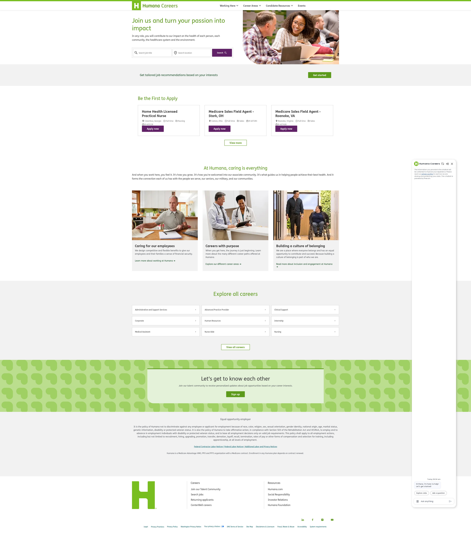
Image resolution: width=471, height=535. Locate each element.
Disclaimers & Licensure (265, 526)
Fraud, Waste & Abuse (285, 526)
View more (235, 143)
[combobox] (152, 53)
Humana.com (275, 489)
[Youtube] (332, 520)
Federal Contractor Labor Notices (208, 446)
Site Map (249, 526)
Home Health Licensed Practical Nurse (159, 113)
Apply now (153, 128)
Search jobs (197, 494)
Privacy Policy (172, 526)
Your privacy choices (212, 526)
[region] (434, 332)
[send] (450, 501)
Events (302, 5)
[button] (235, 347)
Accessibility (302, 526)
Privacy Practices (157, 527)
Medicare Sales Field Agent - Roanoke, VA (298, 113)
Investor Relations (278, 499)
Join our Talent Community (205, 489)
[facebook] (312, 520)
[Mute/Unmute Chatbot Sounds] (447, 163)
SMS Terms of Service (235, 526)
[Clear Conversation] (443, 163)
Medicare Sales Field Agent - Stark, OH (231, 113)
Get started (319, 75)
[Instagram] (322, 520)
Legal (146, 526)
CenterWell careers (201, 505)
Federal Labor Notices (233, 446)
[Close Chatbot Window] (452, 163)
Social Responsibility (279, 494)
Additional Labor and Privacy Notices (261, 446)
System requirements (318, 526)
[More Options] (417, 501)
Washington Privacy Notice (191, 526)
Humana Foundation (279, 505)
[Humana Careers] (156, 5)
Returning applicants (202, 499)
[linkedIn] (303, 520)
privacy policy (427, 174)
